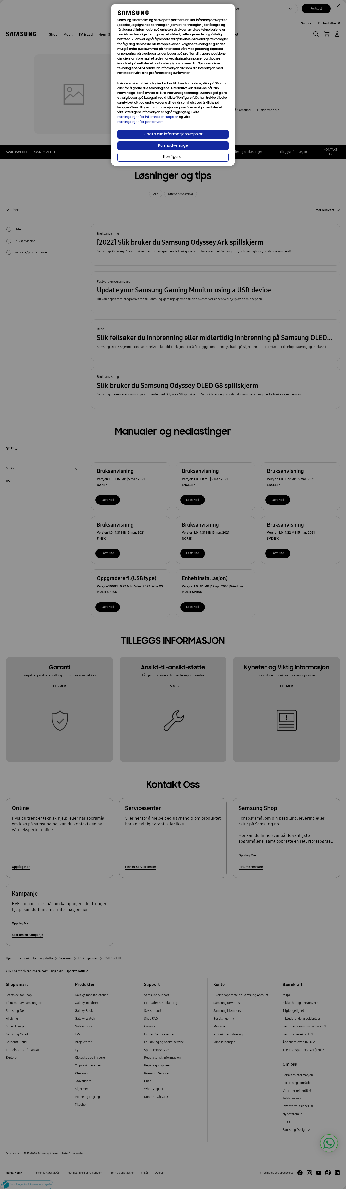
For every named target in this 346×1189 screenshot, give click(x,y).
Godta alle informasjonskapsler (173, 134)
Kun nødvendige (173, 146)
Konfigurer (173, 157)
